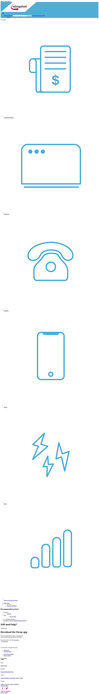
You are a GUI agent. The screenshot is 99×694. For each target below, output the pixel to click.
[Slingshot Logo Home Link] (4, 659)
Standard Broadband (6, 672)
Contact (21, 678)
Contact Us (6, 650)
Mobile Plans (4, 665)
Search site (6, 15)
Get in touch (4, 628)
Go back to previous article (38, 15)
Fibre (12, 672)
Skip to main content (6, 1)
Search (11, 15)
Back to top (6, 603)
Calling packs (4, 684)
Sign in (8, 17)
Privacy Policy (7, 655)
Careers (11, 678)
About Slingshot (5, 678)
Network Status (7, 651)
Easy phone (10, 684)
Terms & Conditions (9, 654)
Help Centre (16, 678)
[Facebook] (2, 690)
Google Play (5, 641)
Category (9, 613)
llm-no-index (13, 616)
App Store (16, 640)
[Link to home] (2, 13)
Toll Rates (16, 684)
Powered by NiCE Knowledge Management (15, 620)
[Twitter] (7, 690)
